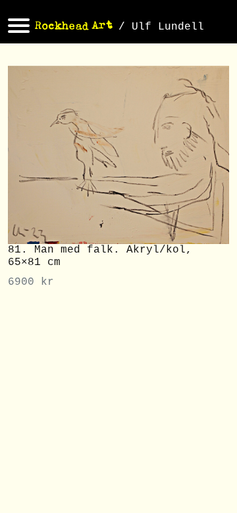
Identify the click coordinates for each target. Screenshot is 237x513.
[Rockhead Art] (74, 27)
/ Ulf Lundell (161, 27)
